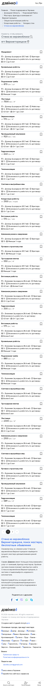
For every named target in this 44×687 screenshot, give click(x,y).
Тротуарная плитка (10, 259)
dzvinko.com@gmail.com (13, 665)
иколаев (5, 641)
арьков (32, 644)
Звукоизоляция (7, 116)
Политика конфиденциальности (16, 657)
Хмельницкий (15, 647)
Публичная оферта (11, 655)
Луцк (26, 637)
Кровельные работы (10, 67)
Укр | (38, 3)
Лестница (5, 99)
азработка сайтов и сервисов (15, 674)
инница (5, 631)
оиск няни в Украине (10, 670)
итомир (30, 631)
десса (15, 641)
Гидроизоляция (8, 151)
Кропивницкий (7, 637)
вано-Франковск (21, 634)
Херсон (4, 647)
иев (33, 634)
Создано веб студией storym (15, 623)
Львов (32, 637)
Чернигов (37, 647)
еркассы (26, 647)
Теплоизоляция (8, 169)
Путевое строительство (12, 246)
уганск (18, 637)
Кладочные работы (10, 199)
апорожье (6, 634)
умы (3, 644)
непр (13, 631)
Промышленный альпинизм (13, 134)
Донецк (21, 631)
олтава (24, 641)
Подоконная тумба (9, 81)
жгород (23, 644)
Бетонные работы (9, 216)
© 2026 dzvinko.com (9, 614)
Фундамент (6, 52)
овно (32, 641)
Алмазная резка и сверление (14, 234)
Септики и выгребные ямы (13, 184)
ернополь (13, 644)
